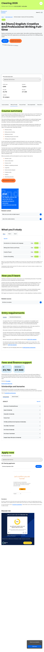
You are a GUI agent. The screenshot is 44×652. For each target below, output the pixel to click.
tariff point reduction (12, 344)
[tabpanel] (22, 248)
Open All (5, 238)
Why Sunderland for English (8, 180)
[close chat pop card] (41, 641)
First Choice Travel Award (22, 433)
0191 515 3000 (17, 6)
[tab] (4, 234)
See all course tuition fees (6, 383)
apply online (24, 6)
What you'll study (14, 104)
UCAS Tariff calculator (31, 339)
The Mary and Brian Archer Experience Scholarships (22, 422)
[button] (42, 12)
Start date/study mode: (8, 76)
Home (3, 16)
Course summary (5, 104)
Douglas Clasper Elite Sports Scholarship (22, 437)
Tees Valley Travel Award (22, 425)
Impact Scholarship (22, 410)
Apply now (5, 40)
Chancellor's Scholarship (22, 414)
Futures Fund (22, 418)
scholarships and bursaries (10, 393)
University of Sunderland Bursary (22, 406)
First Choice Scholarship (22, 429)
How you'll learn (22, 104)
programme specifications (17, 504)
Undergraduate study (9, 16)
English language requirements (29, 347)
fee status (8, 381)
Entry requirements (31, 104)
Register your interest (15, 40)
